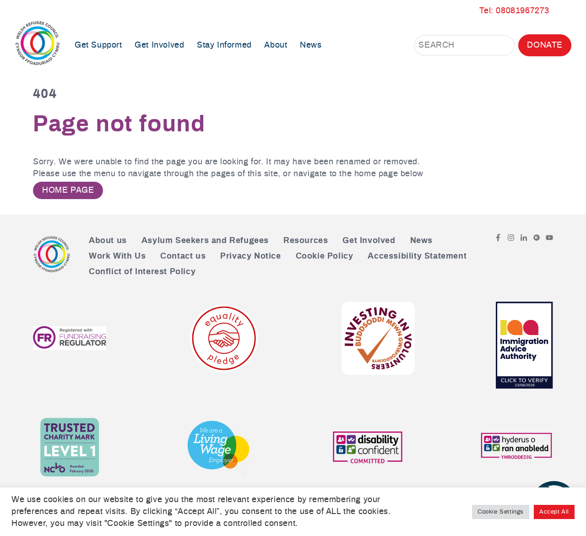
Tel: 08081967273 (514, 11)
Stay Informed (224, 45)
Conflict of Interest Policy (142, 272)
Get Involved (368, 241)
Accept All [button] (554, 512)
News (310, 45)
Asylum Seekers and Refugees (205, 241)
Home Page (68, 190)
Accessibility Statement (417, 256)
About (275, 45)
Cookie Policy (324, 256)
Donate (545, 45)
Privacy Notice (250, 256)
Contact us (183, 256)
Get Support (98, 45)
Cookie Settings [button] (500, 512)
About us (108, 241)
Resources (305, 241)
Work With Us (117, 256)
